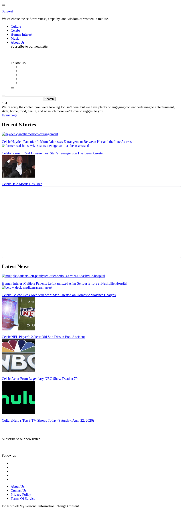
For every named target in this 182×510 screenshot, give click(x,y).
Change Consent (67, 506)
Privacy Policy (21, 494)
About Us (17, 486)
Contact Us (18, 490)
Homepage (9, 115)
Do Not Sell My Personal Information (28, 506)
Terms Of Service (23, 498)
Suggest (7, 11)
